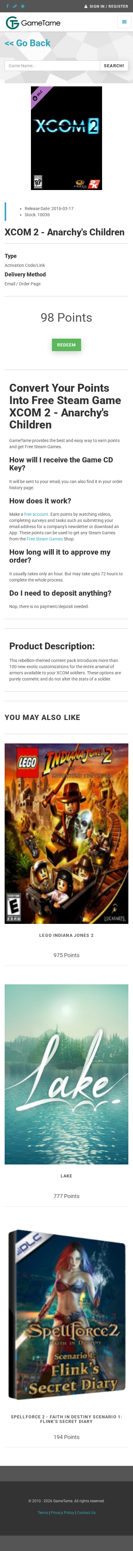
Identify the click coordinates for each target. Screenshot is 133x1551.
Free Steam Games (45, 538)
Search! (114, 65)
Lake (66, 1175)
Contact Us (86, 1513)
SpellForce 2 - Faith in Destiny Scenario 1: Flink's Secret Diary (66, 1419)
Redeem (66, 344)
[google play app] (22, 6)
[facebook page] (7, 6)
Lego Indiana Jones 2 (66, 935)
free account (36, 514)
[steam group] (15, 6)
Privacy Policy (62, 1513)
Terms (43, 1513)
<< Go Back (27, 43)
